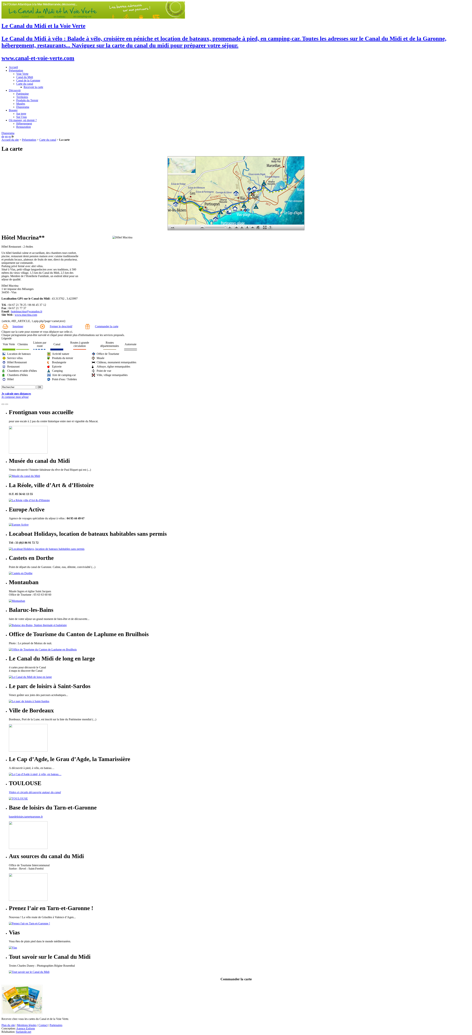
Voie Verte (22, 73)
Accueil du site (10, 139)
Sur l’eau (21, 116)
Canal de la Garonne (28, 80)
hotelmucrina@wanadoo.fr (26, 311)
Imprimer (18, 326)
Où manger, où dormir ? (23, 120)
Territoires (22, 97)
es (9, 136)
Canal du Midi (24, 77)
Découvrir (15, 90)
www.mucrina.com (26, 314)
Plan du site (8, 1025)
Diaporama (22, 107)
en (6, 136)
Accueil (13, 67)
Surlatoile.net (23, 1031)
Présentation (16, 70)
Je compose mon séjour (15, 396)
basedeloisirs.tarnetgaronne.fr (26, 816)
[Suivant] (6, 404)
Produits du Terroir (27, 100)
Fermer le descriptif (61, 326)
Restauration (23, 126)
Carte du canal (24, 83)
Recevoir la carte (33, 87)
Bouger (13, 110)
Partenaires (56, 1025)
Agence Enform (25, 1028)
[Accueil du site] (93, 17)
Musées (20, 103)
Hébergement (24, 123)
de (2, 136)
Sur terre (21, 113)
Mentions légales (27, 1025)
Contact (43, 1025)
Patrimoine (22, 93)
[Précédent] (2, 404)
